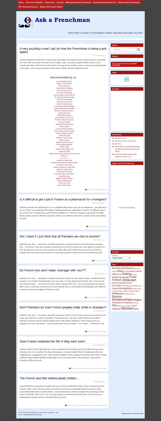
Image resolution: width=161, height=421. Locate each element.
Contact (60, 2)
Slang (119, 306)
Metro (117, 291)
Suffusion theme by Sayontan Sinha (132, 413)
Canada (130, 271)
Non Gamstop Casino (64, 90)
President (127, 294)
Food (132, 276)
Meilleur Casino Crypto (64, 138)
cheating (101, 297)
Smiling (105, 331)
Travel (134, 306)
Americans (127, 268)
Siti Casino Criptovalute (64, 93)
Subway (128, 306)
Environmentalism (80, 405)
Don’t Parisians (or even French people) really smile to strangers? (63, 307)
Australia (114, 271)
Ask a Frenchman (31, 412)
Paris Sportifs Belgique (64, 145)
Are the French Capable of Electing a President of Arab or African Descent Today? (127, 149)
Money (121, 291)
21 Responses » (100, 345)
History (115, 288)
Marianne (118, 144)
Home (21, 2)
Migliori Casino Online (64, 84)
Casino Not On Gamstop (64, 88)
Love (113, 291)
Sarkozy (136, 303)
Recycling (104, 405)
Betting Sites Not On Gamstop (78, 2)
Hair (140, 286)
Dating (127, 273)
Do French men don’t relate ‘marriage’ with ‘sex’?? (53, 270)
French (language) (124, 280)
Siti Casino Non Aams (64, 172)
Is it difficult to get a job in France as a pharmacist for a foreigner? (63, 199)
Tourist (105, 260)
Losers (139, 288)
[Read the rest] (82, 68)
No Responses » (100, 203)
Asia (96, 297)
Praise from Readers (34, 2)
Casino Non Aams (64, 113)
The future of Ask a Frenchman (125, 141)
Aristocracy (137, 268)
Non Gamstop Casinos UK (104, 2)
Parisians (137, 291)
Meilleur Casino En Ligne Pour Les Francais (64, 154)
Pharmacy (100, 226)
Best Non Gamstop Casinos (64, 111)
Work (105, 226)
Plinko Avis (64, 156)
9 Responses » (101, 311)
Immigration (125, 288)
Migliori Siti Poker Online (64, 178)
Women (127, 308)
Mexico (91, 368)
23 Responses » (100, 55)
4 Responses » (101, 240)
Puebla (105, 368)
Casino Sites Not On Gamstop (64, 106)
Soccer (123, 306)
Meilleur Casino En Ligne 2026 (64, 167)
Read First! (50, 2)
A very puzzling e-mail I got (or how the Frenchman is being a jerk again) (63, 50)
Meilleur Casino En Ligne (64, 142)
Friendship (125, 286)
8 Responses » (101, 382)
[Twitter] (127, 79)
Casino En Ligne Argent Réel (64, 174)
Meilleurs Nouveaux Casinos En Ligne (64, 163)
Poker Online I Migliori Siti (64, 149)
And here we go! (120, 138)
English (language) (120, 277)
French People (118, 283)
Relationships (99, 189)
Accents (116, 268)
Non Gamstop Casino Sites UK (64, 95)
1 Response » (101, 274)
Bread (125, 271)
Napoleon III (98, 368)
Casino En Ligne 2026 (64, 160)
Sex (105, 189)
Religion (137, 299)
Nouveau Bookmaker (64, 181)
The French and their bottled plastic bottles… (49, 378)
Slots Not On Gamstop (64, 99)
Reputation (117, 303)
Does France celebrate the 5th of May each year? (52, 341)
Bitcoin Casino (64, 140)
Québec (132, 294)
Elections (134, 274)
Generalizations (133, 286)
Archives (114, 255)
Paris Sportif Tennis (64, 185)
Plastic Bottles (95, 405)
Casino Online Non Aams (64, 133)
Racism (117, 296)
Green (89, 405)
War (119, 309)
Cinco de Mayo (84, 368)
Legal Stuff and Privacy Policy (33, 414)
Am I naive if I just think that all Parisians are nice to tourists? (60, 236)
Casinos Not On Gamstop (129, 2)
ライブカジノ (64, 158)
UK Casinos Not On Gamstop (64, 97)
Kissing (134, 288)
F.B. (21, 414)
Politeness (98, 331)
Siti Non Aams (64, 147)
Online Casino (64, 126)
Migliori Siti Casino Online (51, 7)
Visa (114, 308)
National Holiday (129, 291)
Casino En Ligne (64, 86)
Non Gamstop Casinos (28, 7)
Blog (120, 270)
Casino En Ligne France (64, 102)
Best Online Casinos (64, 115)
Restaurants (127, 303)
